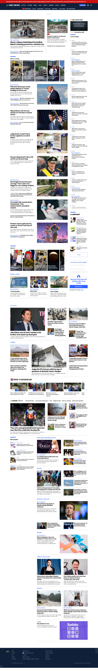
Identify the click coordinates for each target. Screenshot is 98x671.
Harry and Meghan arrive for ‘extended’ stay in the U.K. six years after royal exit (80, 473)
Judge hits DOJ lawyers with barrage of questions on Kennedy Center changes (79, 146)
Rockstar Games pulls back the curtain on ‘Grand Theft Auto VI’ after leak (21, 225)
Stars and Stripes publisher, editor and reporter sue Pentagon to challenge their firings (80, 165)
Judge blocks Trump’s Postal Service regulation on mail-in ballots (20, 136)
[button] (40, 5)
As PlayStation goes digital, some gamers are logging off (21, 236)
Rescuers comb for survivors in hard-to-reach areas (56, 37)
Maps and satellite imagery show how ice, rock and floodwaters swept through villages (26, 52)
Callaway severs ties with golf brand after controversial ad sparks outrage (56, 418)
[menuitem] (23, 5)
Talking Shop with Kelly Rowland (81, 248)
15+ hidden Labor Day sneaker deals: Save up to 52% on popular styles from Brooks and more (81, 231)
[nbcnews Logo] (7, 651)
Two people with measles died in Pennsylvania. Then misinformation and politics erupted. (21, 205)
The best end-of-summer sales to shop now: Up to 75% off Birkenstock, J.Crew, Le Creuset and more (81, 222)
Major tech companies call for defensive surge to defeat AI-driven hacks (80, 524)
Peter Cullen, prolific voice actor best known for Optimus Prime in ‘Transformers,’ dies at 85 (75, 577)
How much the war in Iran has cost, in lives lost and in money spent (22, 104)
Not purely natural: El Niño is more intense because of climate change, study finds (77, 325)
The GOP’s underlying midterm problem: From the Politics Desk (79, 207)
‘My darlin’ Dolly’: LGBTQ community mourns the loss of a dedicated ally (80, 462)
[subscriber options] (87, 5)
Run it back (33, 291)
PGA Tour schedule (66, 400)
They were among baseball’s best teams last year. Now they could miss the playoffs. (79, 53)
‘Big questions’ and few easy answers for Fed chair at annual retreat (21, 112)
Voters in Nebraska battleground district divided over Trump (18, 393)
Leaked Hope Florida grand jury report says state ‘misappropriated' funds (78, 367)
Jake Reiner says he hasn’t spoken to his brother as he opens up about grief (80, 114)
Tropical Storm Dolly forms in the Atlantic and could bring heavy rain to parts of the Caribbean (81, 482)
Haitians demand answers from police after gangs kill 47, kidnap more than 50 (79, 82)
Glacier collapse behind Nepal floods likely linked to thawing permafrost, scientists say (27, 43)
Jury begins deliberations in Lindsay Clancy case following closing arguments (60, 332)
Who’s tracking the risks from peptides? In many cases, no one (46, 538)
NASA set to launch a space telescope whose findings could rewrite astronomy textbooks (75, 611)
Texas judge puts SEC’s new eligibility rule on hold (82, 416)
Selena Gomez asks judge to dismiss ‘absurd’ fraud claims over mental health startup (49, 577)
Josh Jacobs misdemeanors (42, 400)
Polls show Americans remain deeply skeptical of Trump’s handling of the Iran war (20, 88)
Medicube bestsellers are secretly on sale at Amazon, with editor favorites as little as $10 (81, 241)
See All (79, 254)
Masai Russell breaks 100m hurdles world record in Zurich (81, 425)
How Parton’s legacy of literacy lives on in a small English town (80, 453)
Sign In (82, 289)
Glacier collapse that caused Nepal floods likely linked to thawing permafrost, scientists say (79, 63)
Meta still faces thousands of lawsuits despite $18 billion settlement (45, 505)
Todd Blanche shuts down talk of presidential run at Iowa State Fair (36, 393)
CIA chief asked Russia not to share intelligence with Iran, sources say (22, 99)
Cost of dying (54, 291)
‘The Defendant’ (15, 291)
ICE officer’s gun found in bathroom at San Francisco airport (56, 323)
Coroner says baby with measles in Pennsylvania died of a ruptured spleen (22, 216)
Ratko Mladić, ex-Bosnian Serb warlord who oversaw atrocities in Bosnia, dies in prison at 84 (80, 491)
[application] (27, 29)
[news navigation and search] (91, 5)
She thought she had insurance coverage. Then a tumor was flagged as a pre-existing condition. (22, 183)
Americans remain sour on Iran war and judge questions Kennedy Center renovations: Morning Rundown (79, 44)
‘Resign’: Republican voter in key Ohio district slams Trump (71, 393)
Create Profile (78, 286)
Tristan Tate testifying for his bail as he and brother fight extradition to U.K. (81, 334)
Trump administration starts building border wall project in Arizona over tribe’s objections (79, 90)
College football (57, 400)
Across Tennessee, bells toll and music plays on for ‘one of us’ (80, 444)
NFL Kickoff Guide (30, 400)
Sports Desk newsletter (77, 400)
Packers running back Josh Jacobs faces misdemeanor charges (78, 173)
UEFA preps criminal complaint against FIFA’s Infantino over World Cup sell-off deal (81, 406)
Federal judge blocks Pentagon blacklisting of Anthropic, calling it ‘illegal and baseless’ (79, 122)
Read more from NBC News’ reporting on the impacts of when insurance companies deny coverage (21, 195)
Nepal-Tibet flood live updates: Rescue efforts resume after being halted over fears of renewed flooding (79, 105)
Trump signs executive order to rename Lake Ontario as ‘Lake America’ (78, 359)
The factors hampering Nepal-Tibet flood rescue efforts (79, 190)
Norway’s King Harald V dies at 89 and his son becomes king (21, 158)
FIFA (51, 400)
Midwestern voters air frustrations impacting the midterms (52, 394)
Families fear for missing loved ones (56, 46)
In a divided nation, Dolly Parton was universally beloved (47, 457)
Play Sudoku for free (43, 623)
